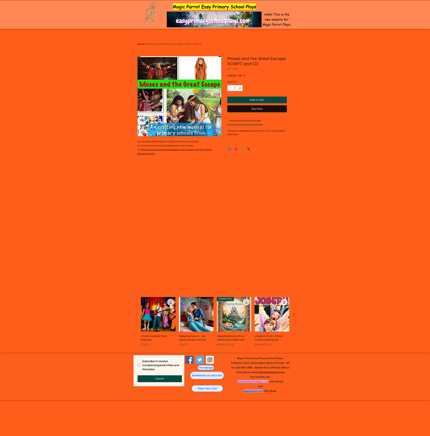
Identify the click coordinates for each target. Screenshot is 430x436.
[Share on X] (249, 149)
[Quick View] (158, 314)
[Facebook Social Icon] (189, 360)
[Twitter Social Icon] (200, 360)
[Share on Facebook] (229, 149)
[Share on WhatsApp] (242, 149)
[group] (215, 323)
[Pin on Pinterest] (236, 149)
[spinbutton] (235, 88)
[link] (245, 121)
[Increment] (240, 88)
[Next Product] (294, 314)
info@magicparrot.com (272, 372)
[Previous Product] (136, 314)
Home (141, 44)
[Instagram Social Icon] (210, 360)
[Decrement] (230, 88)
